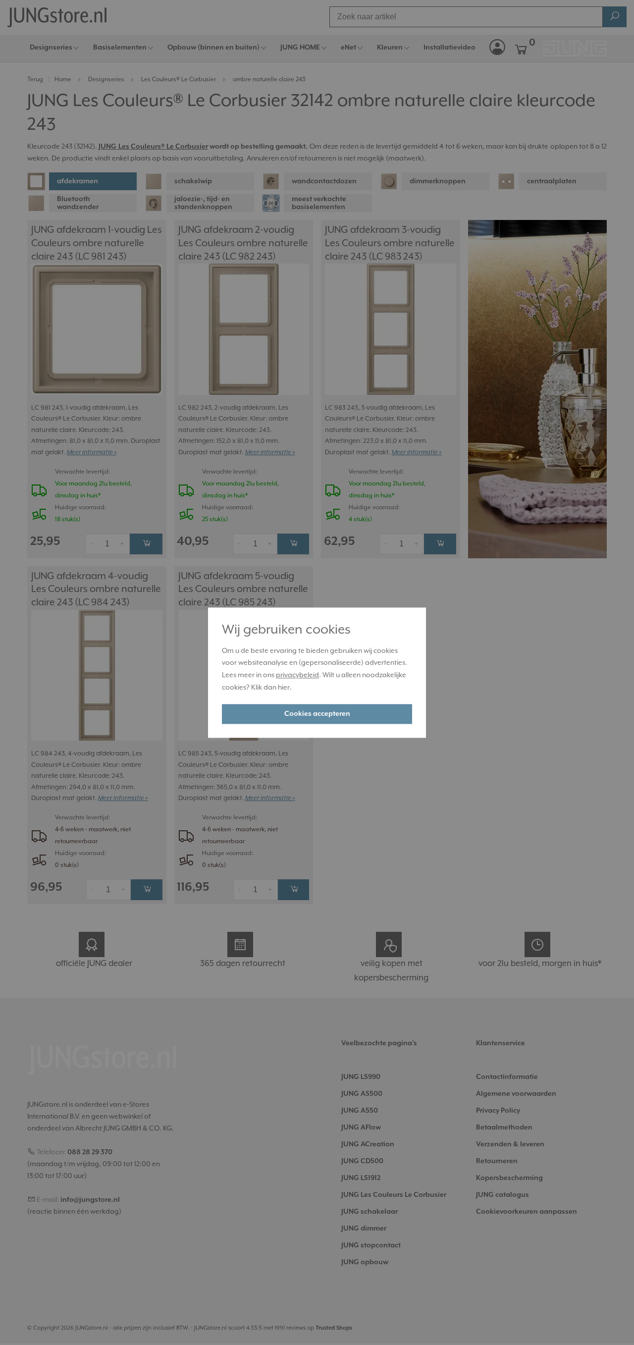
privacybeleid (297, 676)
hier (284, 688)
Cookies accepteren (317, 714)
